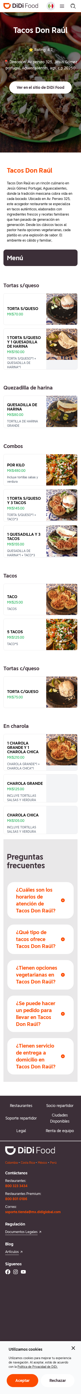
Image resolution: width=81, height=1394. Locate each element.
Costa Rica (28, 1162)
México (42, 1162)
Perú (53, 1162)
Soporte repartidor (21, 1118)
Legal (21, 1130)
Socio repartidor (59, 1105)
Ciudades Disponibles (60, 1118)
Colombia (11, 1162)
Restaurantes (21, 1105)
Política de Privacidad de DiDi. (37, 1366)
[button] (40, 87)
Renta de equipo (60, 1130)
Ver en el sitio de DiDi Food (40, 87)
